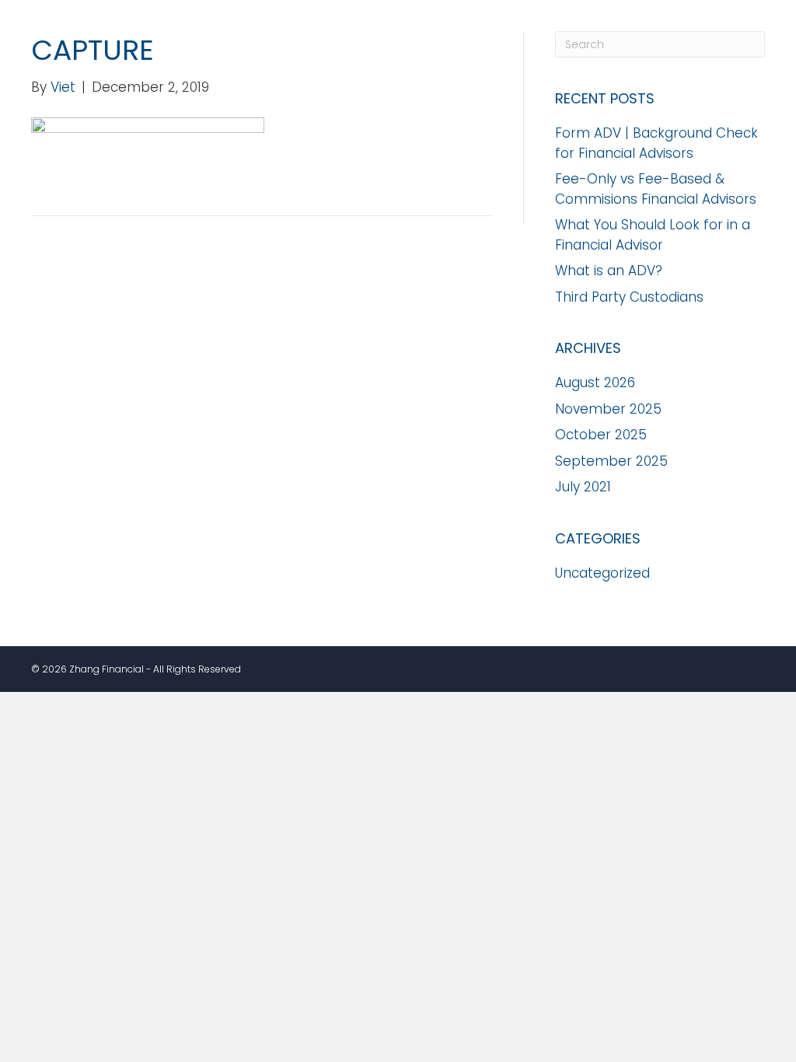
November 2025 (608, 409)
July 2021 (583, 486)
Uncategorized (602, 573)
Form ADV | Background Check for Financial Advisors (656, 143)
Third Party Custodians (629, 297)
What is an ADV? (608, 270)
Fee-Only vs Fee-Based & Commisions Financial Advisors (655, 188)
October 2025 (601, 434)
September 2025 (611, 461)
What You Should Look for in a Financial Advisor (652, 234)
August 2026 (595, 382)
